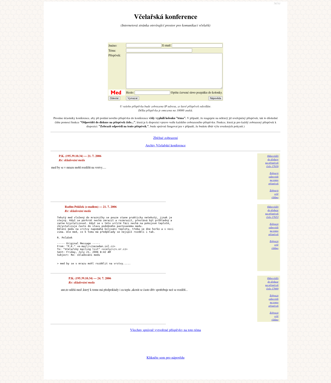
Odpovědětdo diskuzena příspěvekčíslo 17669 (272, 283)
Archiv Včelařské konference (165, 145)
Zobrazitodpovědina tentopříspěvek (274, 178)
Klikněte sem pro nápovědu (165, 357)
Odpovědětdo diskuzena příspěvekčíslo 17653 (272, 212)
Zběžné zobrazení (165, 137)
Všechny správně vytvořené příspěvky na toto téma (165, 329)
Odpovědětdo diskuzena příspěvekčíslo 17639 (272, 161)
